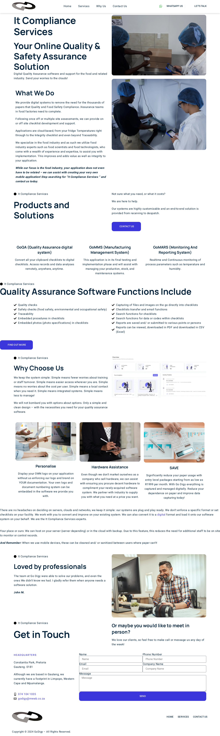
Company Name (153, 664)
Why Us (101, 6)
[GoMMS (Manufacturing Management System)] (110, 239)
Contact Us (120, 6)
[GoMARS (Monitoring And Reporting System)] (175, 239)
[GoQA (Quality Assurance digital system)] (44, 239)
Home (67, 6)
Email (82, 664)
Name (83, 654)
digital (161, 515)
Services (83, 6)
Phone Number (152, 654)
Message (85, 673)
